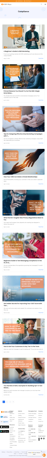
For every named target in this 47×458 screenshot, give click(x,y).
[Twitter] (41, 438)
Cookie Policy (16, 452)
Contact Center (21, 413)
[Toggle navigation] (45, 4)
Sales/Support (28, 1)
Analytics (30, 421)
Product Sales (21, 423)
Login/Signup (20, 1)
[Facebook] (39, 438)
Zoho (11, 415)
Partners (40, 415)
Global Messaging (32, 413)
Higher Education (21, 425)
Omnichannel (31, 415)
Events (39, 419)
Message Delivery (32, 417)
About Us (40, 413)
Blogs (11, 447)
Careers (40, 417)
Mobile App (12, 417)
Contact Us (40, 421)
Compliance (30, 419)
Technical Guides (13, 445)
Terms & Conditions (25, 452)
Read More (41, 58)
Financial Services (22, 417)
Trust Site (20, 453)
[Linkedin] (39, 440)
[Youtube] (44, 438)
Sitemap (3, 452)
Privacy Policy (9, 452)
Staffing (20, 415)
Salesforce (12, 413)
